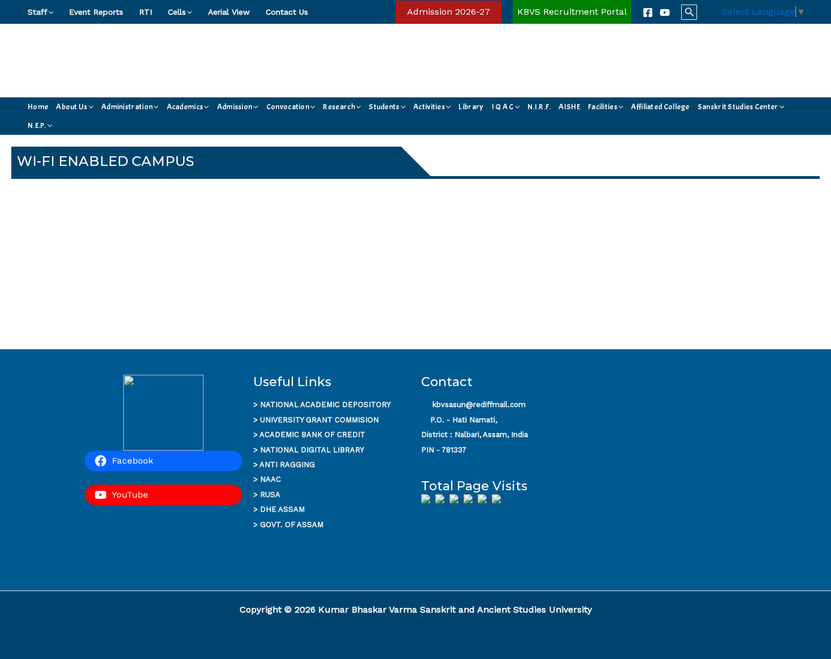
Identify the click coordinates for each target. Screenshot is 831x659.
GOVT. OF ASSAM (291, 524)
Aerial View (229, 11)
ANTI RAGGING (287, 464)
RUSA (270, 494)
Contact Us (287, 11)
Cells (177, 11)
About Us (71, 107)
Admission (235, 107)
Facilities (602, 107)
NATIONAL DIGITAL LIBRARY (312, 450)
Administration (127, 107)
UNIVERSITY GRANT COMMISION (319, 420)
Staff (37, 11)
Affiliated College (660, 107)
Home (38, 107)
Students (384, 107)
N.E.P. (37, 125)
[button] (50, 11)
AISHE (569, 107)
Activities (429, 107)
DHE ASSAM (282, 509)
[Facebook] (648, 12)
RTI (145, 11)
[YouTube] (665, 12)
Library (470, 107)
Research (338, 107)
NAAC (270, 479)
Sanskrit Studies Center (738, 107)
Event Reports (96, 11)
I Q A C (503, 107)
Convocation (287, 107)
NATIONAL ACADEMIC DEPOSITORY (325, 404)
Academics (185, 107)
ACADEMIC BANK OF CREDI (309, 434)
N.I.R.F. (539, 107)
